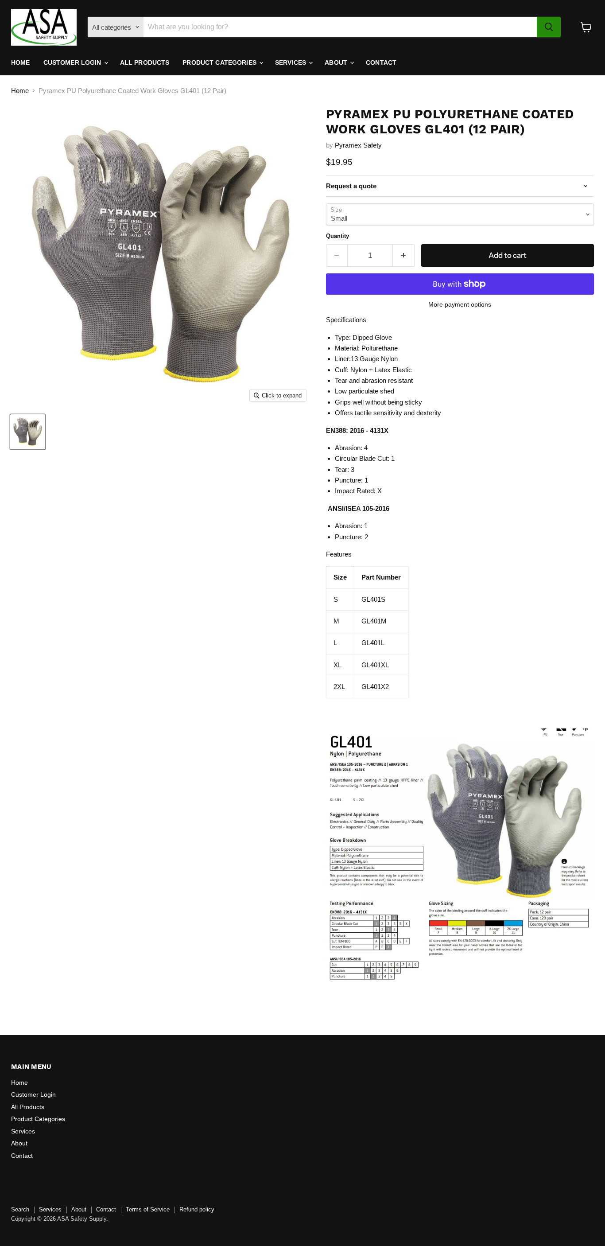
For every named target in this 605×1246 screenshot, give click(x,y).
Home (20, 62)
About (337, 62)
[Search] (549, 27)
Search (20, 1209)
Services (291, 62)
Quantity (337, 236)
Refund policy (196, 1209)
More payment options (459, 304)
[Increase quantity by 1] (404, 255)
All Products (145, 62)
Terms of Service (148, 1209)
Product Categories (220, 62)
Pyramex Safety (358, 145)
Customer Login (73, 62)
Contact (381, 62)
